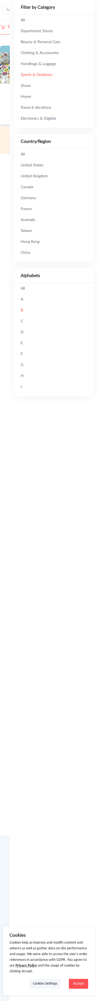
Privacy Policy (26, 966)
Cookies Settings (45, 984)
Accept (78, 984)
